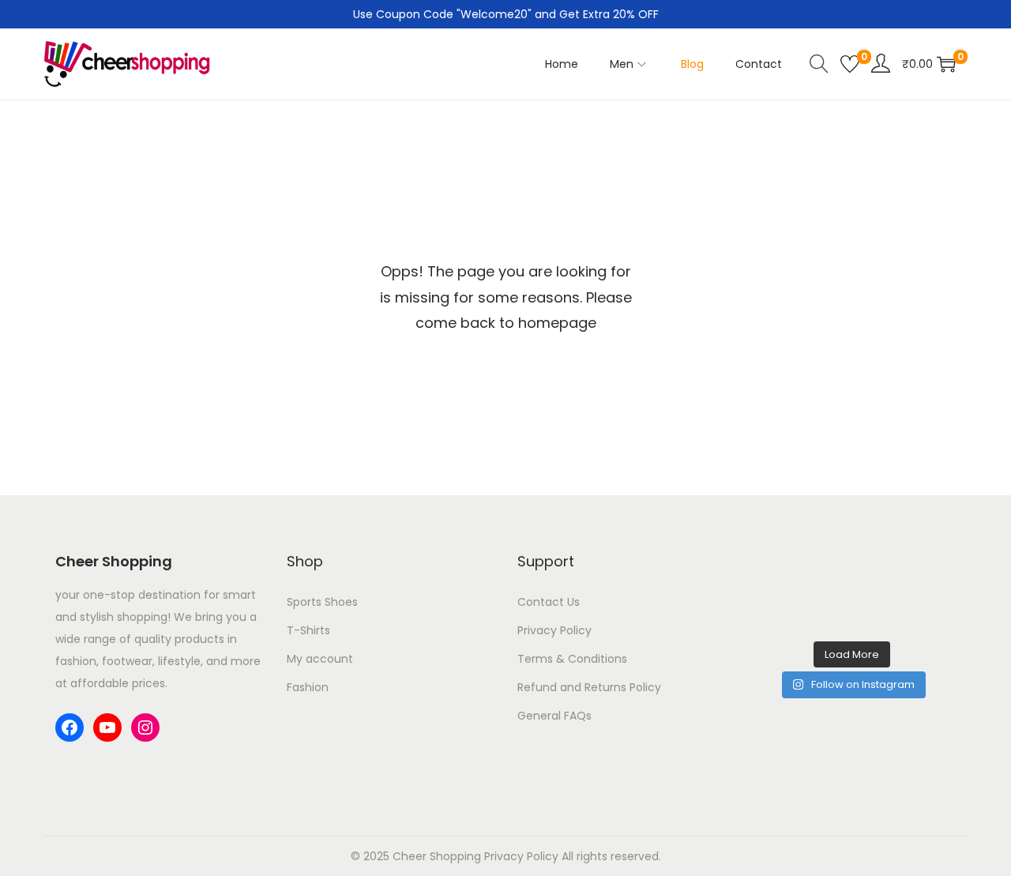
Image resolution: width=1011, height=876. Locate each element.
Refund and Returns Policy (589, 687)
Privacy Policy (554, 630)
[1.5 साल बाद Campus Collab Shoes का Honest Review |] (852, 566)
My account (320, 659)
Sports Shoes (322, 602)
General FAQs (554, 716)
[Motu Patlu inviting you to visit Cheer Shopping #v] (852, 609)
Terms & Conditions (572, 659)
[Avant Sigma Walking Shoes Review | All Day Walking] (924, 609)
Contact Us (548, 602)
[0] (849, 64)
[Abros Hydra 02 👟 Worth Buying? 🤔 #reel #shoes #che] (924, 566)
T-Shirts (308, 630)
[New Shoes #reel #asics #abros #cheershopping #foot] (781, 609)
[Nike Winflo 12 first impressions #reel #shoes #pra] (781, 566)
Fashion (308, 687)
